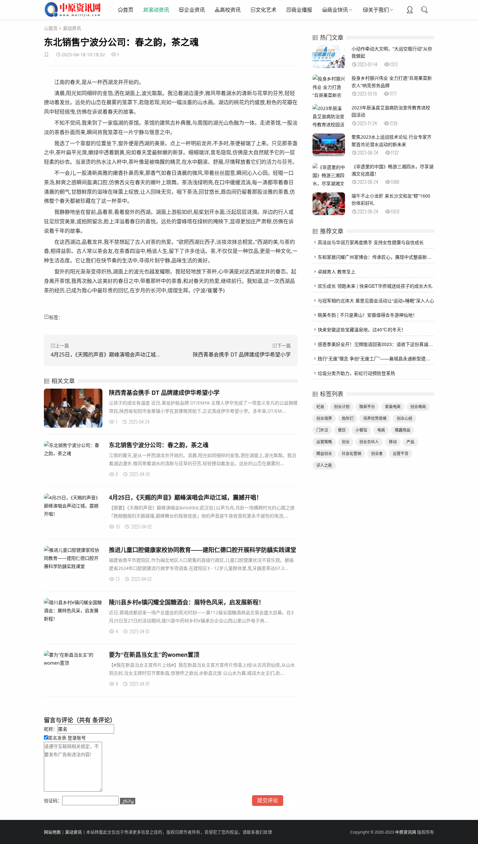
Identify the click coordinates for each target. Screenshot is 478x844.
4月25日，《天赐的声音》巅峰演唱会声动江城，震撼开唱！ (119, 354)
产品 (410, 442)
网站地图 (52, 832)
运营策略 (324, 442)
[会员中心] (409, 10)
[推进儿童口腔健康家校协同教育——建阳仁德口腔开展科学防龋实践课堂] (73, 558)
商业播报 (301, 9)
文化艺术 (266, 9)
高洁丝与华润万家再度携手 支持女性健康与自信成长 (371, 242)
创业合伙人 (369, 442)
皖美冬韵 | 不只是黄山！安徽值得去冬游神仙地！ (367, 314)
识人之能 (324, 465)
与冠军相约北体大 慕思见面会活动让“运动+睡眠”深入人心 (376, 300)
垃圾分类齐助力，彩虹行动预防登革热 (356, 373)
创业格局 (418, 406)
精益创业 (324, 453)
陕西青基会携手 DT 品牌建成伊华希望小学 (242, 354)
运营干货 (400, 453)
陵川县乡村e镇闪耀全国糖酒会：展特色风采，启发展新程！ (186, 602)
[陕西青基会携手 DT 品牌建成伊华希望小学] (73, 409)
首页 (128, 9)
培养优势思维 (375, 418)
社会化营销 (351, 453)
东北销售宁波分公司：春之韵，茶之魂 (158, 445)
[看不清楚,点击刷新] (127, 801)
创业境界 (324, 418)
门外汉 (322, 430)
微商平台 (367, 406)
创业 (346, 442)
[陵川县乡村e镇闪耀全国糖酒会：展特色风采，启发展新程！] (73, 610)
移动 (393, 442)
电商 (381, 430)
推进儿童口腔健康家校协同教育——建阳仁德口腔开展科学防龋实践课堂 (202, 550)
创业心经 (404, 418)
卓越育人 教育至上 (336, 271)
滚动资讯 (158, 9)
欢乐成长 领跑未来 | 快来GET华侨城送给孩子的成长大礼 (375, 286)
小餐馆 (361, 430)
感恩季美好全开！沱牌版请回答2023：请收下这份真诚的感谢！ (382, 344)
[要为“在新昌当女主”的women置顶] (73, 659)
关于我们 (378, 9)
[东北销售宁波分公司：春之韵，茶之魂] (73, 449)
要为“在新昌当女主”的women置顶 (154, 654)
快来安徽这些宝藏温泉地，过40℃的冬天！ (362, 329)
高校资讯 (230, 9)
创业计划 (342, 406)
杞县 (320, 406)
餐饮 (342, 430)
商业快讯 (337, 9)
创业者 (377, 453)
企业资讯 (194, 9)
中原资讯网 (405, 832)
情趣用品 (402, 430)
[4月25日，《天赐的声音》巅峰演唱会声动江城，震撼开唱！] (73, 505)
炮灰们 (347, 418)
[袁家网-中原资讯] (73, 16)
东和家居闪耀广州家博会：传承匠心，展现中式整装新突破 (377, 257)
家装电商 (393, 406)
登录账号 (76, 738)
